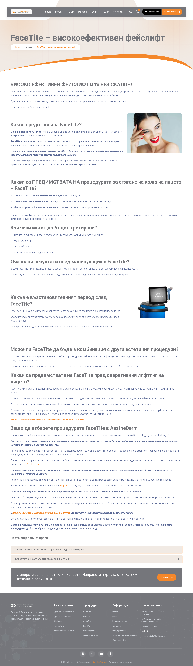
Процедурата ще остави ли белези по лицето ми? (42, 559)
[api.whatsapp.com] (143, 631)
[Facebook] (174, 3)
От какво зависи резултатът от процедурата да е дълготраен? (49, 549)
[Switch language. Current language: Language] (130, 12)
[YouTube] (181, 3)
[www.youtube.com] (101, 654)
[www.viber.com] (147, 631)
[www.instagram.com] (92, 654)
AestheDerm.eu (34, 464)
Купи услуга (167, 577)
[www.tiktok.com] (110, 654)
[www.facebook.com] (83, 654)
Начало (17, 47)
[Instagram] (177, 3)
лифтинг (64, 485)
